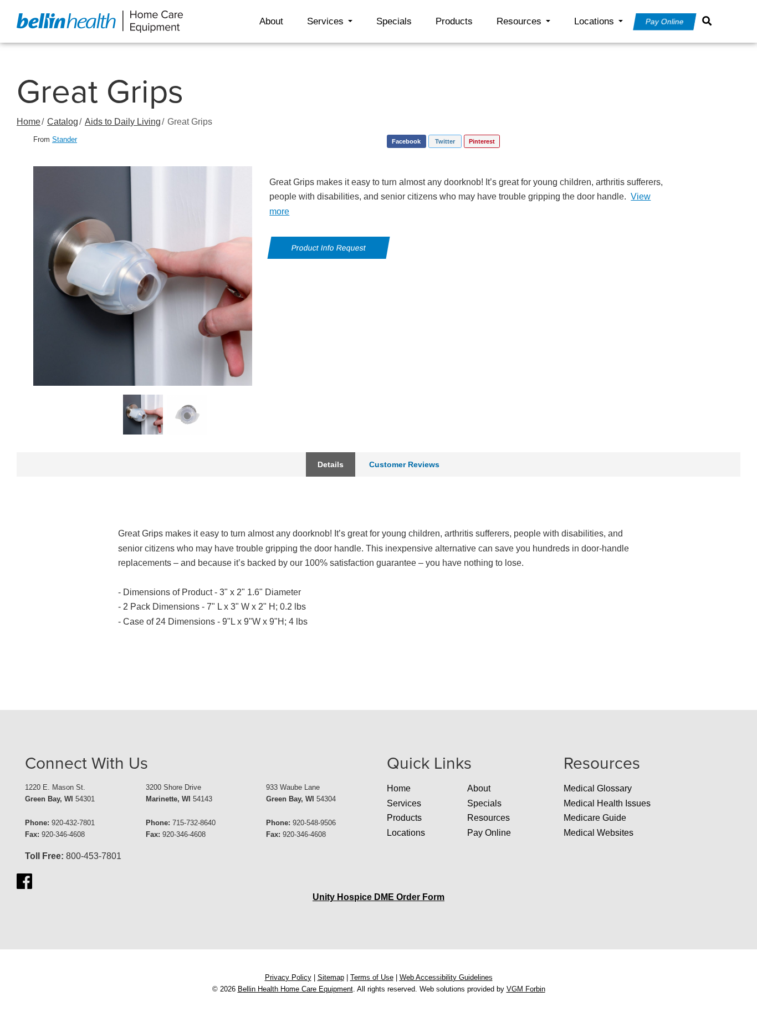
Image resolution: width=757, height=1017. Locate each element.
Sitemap (331, 977)
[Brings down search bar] (709, 21)
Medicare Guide (595, 817)
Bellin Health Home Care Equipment (295, 989)
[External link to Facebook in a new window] (24, 881)
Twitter (445, 141)
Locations (594, 21)
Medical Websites (598, 832)
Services (325, 21)
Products (454, 21)
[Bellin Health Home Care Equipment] (100, 20)
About (271, 21)
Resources (519, 21)
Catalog (62, 121)
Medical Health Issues (607, 803)
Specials (394, 21)
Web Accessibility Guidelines (446, 977)
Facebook (406, 141)
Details (331, 464)
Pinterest (482, 141)
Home (28, 121)
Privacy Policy (288, 977)
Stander (64, 139)
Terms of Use (371, 977)
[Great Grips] (143, 276)
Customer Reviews (404, 464)
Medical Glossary (598, 788)
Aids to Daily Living (123, 121)
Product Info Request (329, 247)
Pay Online (665, 21)
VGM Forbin (526, 989)
